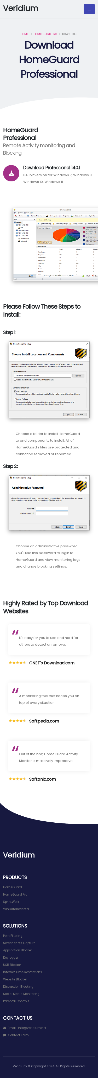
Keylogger (10, 958)
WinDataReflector (16, 909)
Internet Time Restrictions (22, 972)
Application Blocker (17, 950)
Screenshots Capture (19, 943)
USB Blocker (12, 965)
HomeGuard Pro (45, 34)
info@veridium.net (32, 1028)
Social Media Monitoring (21, 994)
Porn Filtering (12, 936)
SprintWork (11, 902)
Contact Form (18, 1035)
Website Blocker (15, 979)
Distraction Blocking (18, 987)
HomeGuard (12, 887)
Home (24, 34)
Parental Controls (16, 1001)
